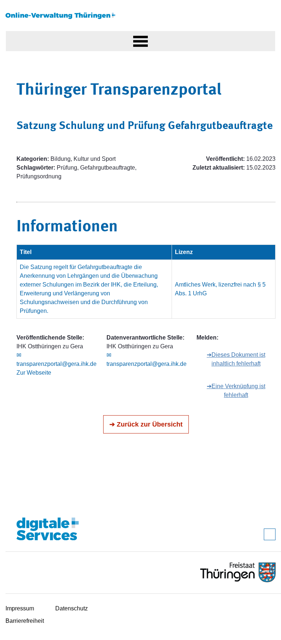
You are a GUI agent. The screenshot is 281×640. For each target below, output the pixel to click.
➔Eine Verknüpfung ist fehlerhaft (236, 390)
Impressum (19, 608)
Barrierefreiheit (24, 621)
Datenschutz (71, 608)
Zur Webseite (33, 373)
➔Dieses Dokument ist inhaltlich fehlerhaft (236, 359)
